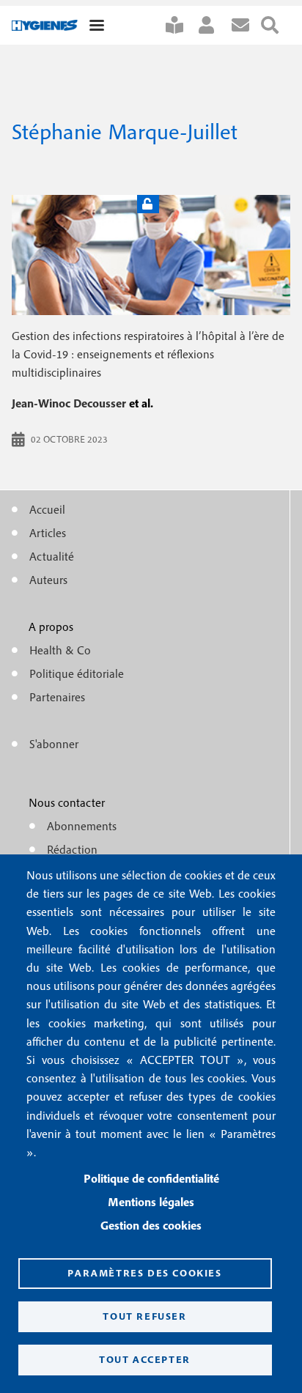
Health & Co (60, 650)
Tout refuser (144, 1316)
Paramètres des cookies (144, 1272)
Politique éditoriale (76, 673)
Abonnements (82, 826)
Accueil (47, 509)
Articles (47, 532)
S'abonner (180, 25)
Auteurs (48, 579)
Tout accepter (145, 1359)
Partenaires (57, 697)
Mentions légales (151, 1201)
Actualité (51, 556)
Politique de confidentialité (151, 1178)
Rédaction (72, 849)
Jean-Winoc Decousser (69, 403)
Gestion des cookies (151, 1225)
